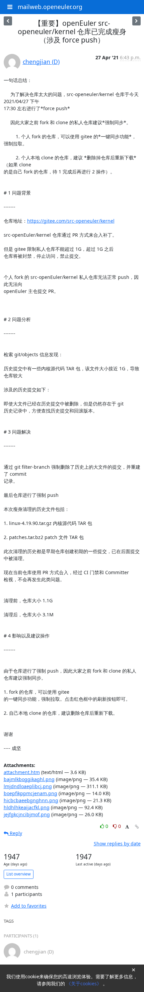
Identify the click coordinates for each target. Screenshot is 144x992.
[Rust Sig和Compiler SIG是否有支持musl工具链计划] (8, 20)
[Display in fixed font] (127, 827)
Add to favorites (29, 906)
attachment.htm (22, 772)
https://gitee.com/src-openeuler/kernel (71, 221)
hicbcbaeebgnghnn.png (31, 800)
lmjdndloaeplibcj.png (28, 786)
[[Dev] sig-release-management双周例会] (136, 20)
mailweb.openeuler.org (50, 7)
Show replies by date (117, 843)
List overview (18, 874)
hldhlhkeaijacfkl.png (27, 807)
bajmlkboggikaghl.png (29, 779)
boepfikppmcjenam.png (30, 793)
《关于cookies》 (84, 983)
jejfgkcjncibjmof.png (27, 814)
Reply (15, 833)
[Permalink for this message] (137, 826)
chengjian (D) (41, 62)
